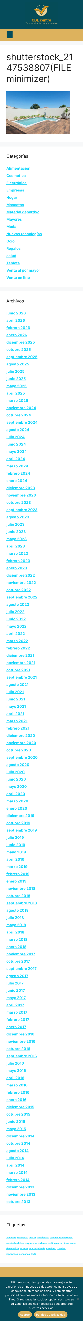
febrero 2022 (18, 648)
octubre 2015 (18, 1114)
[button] (10, 34)
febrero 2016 (17, 1092)
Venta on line (18, 277)
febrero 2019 (17, 874)
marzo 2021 (16, 721)
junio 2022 (16, 619)
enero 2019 (16, 881)
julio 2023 (15, 524)
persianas (24, 1254)
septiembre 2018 (21, 903)
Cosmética (16, 176)
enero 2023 (16, 568)
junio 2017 (15, 990)
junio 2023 (16, 532)
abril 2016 (15, 1078)
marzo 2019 (16, 867)
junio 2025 (16, 379)
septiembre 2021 (21, 677)
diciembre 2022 (20, 575)
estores (24, 1248)
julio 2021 (15, 692)
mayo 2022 (16, 626)
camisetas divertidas (61, 1237)
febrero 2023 (18, 561)
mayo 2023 (16, 539)
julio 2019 (15, 837)
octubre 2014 (18, 1143)
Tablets (13, 263)
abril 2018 (15, 932)
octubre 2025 (18, 349)
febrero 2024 (18, 473)
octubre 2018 (18, 896)
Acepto (25, 1314)
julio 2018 (15, 918)
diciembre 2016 (20, 1034)
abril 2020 (15, 794)
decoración (12, 1248)
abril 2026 (15, 320)
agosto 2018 (17, 910)
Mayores (14, 219)
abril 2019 (15, 859)
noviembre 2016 (20, 1041)
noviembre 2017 (20, 954)
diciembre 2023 (20, 488)
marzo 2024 (17, 466)
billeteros (22, 1237)
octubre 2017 (18, 961)
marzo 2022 (17, 641)
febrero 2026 (18, 328)
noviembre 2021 (20, 663)
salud (11, 256)
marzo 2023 (17, 553)
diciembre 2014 (20, 1136)
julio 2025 (15, 371)
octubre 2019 (18, 823)
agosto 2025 (17, 364)
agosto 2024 (17, 430)
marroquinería (37, 1248)
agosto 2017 (17, 976)
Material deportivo (22, 212)
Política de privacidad (50, 1314)
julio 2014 (15, 1158)
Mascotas (15, 205)
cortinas (64, 1243)
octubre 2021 (18, 670)
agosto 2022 (17, 604)
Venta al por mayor (23, 270)
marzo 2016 (16, 1085)
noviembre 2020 (21, 743)
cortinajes (53, 1243)
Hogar (11, 197)
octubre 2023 (18, 502)
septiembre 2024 (22, 422)
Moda (11, 226)
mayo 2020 (16, 786)
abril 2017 (15, 1005)
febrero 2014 (18, 1180)
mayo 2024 (16, 451)
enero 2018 (16, 947)
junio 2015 (15, 1121)
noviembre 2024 (21, 408)
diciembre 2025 (20, 342)
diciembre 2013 (20, 1187)
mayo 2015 (16, 1129)
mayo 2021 (16, 706)
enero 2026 (16, 335)
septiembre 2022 (21, 597)
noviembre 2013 (20, 1194)
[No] (78, 1299)
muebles (51, 1248)
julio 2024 (15, 437)
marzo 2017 (16, 1012)
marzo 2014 (17, 1172)
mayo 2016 (16, 1070)
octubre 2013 (18, 1202)
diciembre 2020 (20, 735)
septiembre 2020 (22, 757)
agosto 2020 (17, 765)
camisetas (43, 1237)
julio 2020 (15, 772)
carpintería (31, 1243)
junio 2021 (15, 699)
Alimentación (18, 168)
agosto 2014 (17, 1151)
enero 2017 (16, 1027)
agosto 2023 (17, 517)
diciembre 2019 (20, 816)
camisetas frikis (15, 1243)
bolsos (32, 1237)
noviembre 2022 (21, 582)
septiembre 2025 (21, 357)
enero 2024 (16, 481)
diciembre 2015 (20, 1107)
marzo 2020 (17, 801)
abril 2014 (15, 1165)
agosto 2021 (17, 684)
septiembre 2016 (21, 1056)
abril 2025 (15, 393)
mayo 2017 (16, 998)
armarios (11, 1237)
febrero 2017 (17, 1019)
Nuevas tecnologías (24, 234)
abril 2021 (15, 714)
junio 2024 (16, 444)
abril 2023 (15, 546)
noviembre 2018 (20, 888)
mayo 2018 (16, 925)
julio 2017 (15, 983)
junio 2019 (15, 845)
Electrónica (16, 183)
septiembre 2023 (21, 510)
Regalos (13, 248)
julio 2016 (15, 1063)
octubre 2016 (18, 1049)
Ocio (10, 241)
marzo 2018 (16, 939)
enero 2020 (16, 808)
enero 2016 (16, 1100)
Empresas (15, 190)
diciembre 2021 (20, 655)
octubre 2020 (18, 750)
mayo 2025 (16, 386)
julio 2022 (15, 612)
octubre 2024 (18, 415)
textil (33, 1254)
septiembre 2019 (21, 830)
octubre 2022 (18, 590)
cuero (73, 1243)
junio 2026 (16, 313)
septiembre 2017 (21, 968)
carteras (42, 1243)
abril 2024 (15, 459)
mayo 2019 (16, 852)
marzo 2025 (17, 400)
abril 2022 (15, 633)
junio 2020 (16, 779)
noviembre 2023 (21, 495)
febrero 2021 (17, 728)
